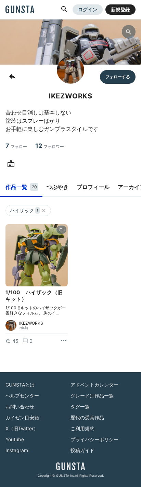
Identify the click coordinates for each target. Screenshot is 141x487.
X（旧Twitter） (21, 428)
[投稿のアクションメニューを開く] (64, 341)
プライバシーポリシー (94, 439)
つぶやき (57, 187)
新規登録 (120, 9)
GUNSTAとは (20, 385)
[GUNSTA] (19, 9)
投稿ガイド (82, 450)
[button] (64, 9)
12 (49, 145)
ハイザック (24, 210)
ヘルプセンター (22, 395)
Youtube (14, 439)
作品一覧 (21, 187)
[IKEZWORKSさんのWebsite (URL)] (12, 164)
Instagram (16, 450)
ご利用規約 (82, 428)
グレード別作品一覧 (92, 395)
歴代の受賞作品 (87, 417)
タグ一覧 (80, 406)
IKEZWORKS (31, 323)
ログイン (87, 9)
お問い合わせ (19, 406)
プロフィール (93, 187)
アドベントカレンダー (94, 385)
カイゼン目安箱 (22, 417)
